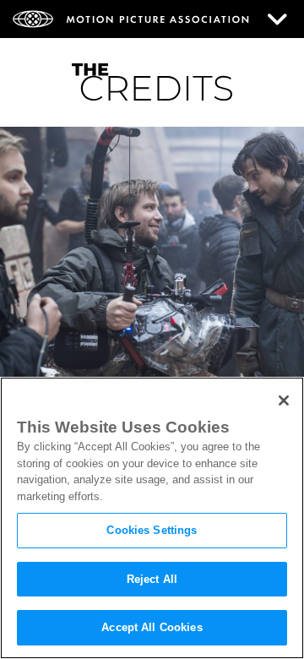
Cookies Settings (151, 530)
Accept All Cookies (151, 627)
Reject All (152, 579)
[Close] (283, 400)
